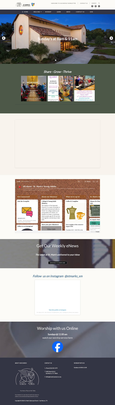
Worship (48, 12)
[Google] (99, 6)
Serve (68, 12)
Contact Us (84, 3)
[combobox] (95, 3)
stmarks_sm (58, 312)
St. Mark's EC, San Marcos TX (45, 312)
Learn (59, 12)
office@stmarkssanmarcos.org (53, 377)
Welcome (37, 12)
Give (91, 12)
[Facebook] (92, 6)
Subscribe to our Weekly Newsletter (63, 3)
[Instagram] (96, 6)
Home (26, 12)
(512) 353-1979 (53, 368)
